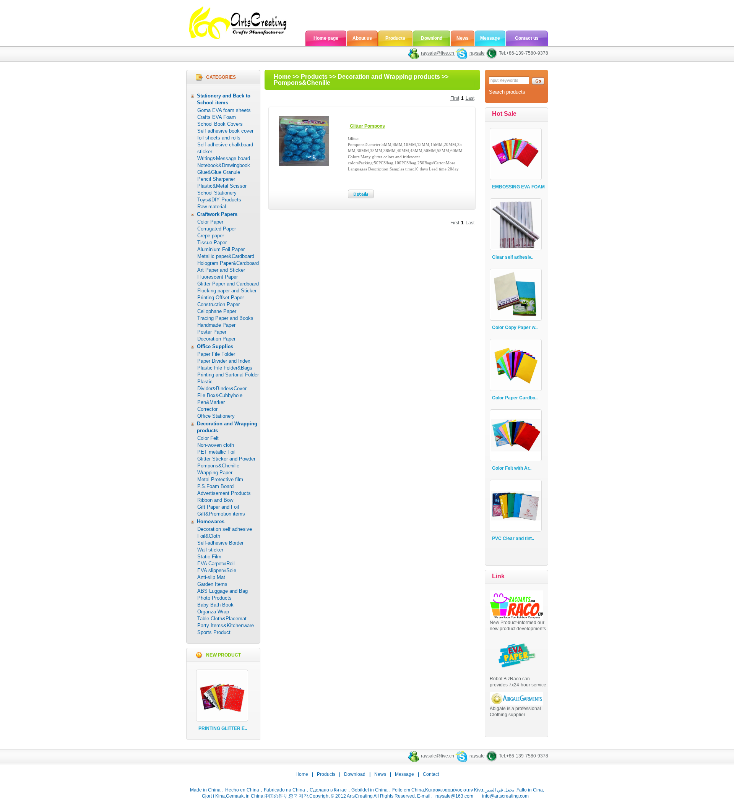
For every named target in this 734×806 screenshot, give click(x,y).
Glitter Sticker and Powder (226, 459)
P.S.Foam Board (215, 486)
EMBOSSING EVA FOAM (518, 187)
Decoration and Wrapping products (227, 427)
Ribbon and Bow (215, 500)
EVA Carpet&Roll (216, 563)
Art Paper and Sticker (221, 270)
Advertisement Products (224, 493)
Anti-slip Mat (211, 577)
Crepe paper (210, 235)
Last (470, 98)
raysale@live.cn (438, 53)
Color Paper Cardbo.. (515, 398)
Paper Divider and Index (223, 361)
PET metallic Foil (216, 452)
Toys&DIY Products (219, 200)
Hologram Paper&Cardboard (228, 263)
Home (282, 76)
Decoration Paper (216, 339)
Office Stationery (216, 416)
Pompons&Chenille (218, 466)
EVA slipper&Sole (216, 570)
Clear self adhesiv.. (512, 257)
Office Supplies (215, 346)
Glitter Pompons (367, 126)
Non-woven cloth (215, 445)
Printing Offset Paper (220, 297)
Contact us (527, 38)
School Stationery (217, 193)
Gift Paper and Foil (218, 507)
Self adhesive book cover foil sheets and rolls (225, 134)
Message (490, 38)
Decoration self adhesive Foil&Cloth (224, 532)
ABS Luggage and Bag (222, 591)
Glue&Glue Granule (218, 172)
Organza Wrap (213, 612)
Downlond (431, 38)
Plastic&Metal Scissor (222, 186)
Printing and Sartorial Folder (228, 375)
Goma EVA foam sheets (224, 110)
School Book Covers (220, 124)
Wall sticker (210, 550)
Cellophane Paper (216, 311)
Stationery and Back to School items (223, 99)
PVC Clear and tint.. (513, 538)
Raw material (211, 206)
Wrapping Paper (214, 472)
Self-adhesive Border (220, 543)
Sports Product (214, 632)
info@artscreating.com (505, 796)
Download (354, 774)
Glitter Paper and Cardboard (228, 284)
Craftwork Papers (217, 214)
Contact (431, 774)
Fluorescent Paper (217, 277)
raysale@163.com (454, 796)
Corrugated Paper (216, 229)
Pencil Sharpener (216, 179)
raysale (477, 53)
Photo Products (214, 598)
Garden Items (212, 584)
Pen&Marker (211, 402)
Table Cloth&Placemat (222, 618)
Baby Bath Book (215, 605)
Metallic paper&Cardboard (225, 256)
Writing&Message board (223, 158)
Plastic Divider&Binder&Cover (222, 385)
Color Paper (210, 222)
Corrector (207, 409)
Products (395, 38)
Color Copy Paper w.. (515, 327)
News (462, 38)
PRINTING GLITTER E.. (222, 728)
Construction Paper (218, 304)
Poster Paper (211, 332)
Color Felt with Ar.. (511, 468)
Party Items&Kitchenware (225, 625)
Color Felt (208, 438)
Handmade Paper (216, 325)
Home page (325, 38)
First (454, 98)
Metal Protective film (220, 479)
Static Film (209, 556)
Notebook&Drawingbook (223, 165)
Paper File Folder (216, 354)
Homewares (210, 521)
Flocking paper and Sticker (227, 291)
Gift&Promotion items (221, 514)
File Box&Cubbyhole (219, 395)
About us (362, 38)
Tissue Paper (212, 242)
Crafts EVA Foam (216, 117)
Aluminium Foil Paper (221, 249)
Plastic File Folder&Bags (224, 368)
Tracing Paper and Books (225, 318)
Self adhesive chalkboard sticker (225, 148)
